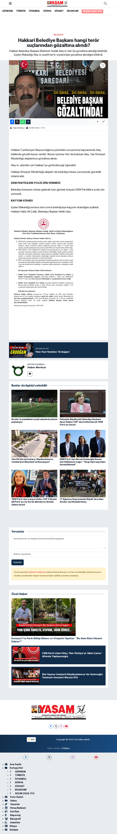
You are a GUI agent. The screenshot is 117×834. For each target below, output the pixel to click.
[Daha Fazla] (28, 122)
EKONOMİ (72, 11)
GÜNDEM (7, 11)
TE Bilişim (65, 748)
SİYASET (59, 11)
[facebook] (25, 757)
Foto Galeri (16, 797)
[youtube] (96, 757)
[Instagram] (61, 726)
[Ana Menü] (10, 3)
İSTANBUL (34, 11)
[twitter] (49, 757)
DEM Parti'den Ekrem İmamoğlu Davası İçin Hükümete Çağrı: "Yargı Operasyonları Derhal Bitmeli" (83, 462)
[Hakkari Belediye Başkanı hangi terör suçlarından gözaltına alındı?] (58, 89)
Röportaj (15, 815)
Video (13, 800)
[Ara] (105, 4)
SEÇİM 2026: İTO (92, 11)
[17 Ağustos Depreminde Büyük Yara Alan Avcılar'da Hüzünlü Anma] (83, 483)
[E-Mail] (30, 374)
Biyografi (15, 819)
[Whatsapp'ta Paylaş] (22, 122)
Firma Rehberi (18, 808)
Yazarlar (15, 804)
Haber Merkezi (19, 128)
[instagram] (72, 757)
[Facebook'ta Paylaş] (12, 122)
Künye (13, 826)
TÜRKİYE (21, 11)
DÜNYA (47, 11)
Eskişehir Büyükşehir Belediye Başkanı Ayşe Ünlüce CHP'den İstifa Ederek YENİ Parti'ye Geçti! (81, 422)
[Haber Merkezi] (18, 369)
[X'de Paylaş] (17, 122)
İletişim (14, 830)
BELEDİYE (58, 35)
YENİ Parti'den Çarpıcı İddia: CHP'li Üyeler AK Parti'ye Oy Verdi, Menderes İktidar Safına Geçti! (34, 502)
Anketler (15, 822)
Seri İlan (14, 811)
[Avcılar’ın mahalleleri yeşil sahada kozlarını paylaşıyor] (34, 403)
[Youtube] (66, 726)
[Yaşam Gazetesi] (57, 3)
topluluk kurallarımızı (37, 572)
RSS (33, 739)
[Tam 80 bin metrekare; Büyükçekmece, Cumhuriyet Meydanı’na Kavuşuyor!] (34, 443)
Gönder (17, 562)
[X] (56, 726)
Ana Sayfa (15, 764)
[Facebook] (51, 726)
